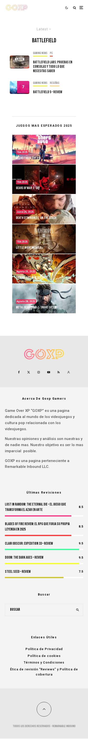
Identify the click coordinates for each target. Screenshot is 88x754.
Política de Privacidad (44, 649)
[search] (78, 610)
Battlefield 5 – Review (47, 92)
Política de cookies (44, 656)
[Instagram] (39, 372)
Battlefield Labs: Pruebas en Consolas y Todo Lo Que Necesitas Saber (52, 66)
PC (51, 53)
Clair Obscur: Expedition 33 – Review (29, 543)
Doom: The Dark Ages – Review (24, 557)
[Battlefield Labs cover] (19, 62)
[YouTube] (49, 372)
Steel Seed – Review (18, 571)
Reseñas (54, 83)
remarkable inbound (64, 726)
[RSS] (58, 372)
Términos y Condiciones (44, 662)
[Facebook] (18, 372)
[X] (28, 372)
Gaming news (40, 53)
